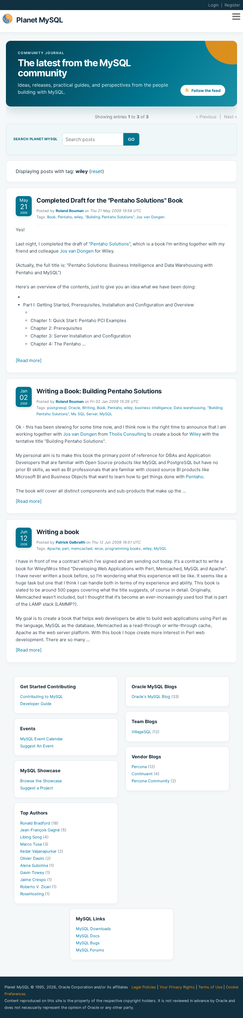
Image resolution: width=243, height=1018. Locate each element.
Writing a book (57, 532)
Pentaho (65, 217)
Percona (143, 766)
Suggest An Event (37, 746)
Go (131, 139)
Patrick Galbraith (70, 542)
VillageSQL (145, 731)
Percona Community (154, 780)
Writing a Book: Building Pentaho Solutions (99, 391)
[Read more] (28, 360)
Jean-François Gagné (43, 830)
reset (96, 171)
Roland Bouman (70, 211)
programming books (123, 548)
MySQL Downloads (93, 928)
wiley (78, 217)
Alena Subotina (37, 865)
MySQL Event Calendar (41, 738)
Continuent (145, 773)
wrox (99, 548)
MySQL (106, 414)
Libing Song (34, 837)
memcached (81, 548)
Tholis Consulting (127, 434)
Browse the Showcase (41, 780)
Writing (88, 407)
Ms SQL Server (84, 414)
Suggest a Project (36, 788)
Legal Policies (144, 987)
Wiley (195, 434)
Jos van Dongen (150, 217)
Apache (53, 548)
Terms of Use (210, 987)
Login (213, 5)
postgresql (56, 407)
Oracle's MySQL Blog (155, 696)
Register (232, 5)
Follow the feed (205, 90)
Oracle (74, 407)
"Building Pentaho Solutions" (109, 217)
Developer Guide (36, 703)
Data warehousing (189, 407)
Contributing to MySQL (41, 696)
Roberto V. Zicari (38, 886)
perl (65, 548)
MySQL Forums (90, 950)
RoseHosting (35, 893)
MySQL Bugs (88, 943)
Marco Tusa (34, 844)
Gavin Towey (35, 872)
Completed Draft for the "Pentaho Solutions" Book (109, 200)
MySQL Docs (88, 935)
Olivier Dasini (35, 858)
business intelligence (153, 407)
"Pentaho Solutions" (109, 244)
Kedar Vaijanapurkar (41, 851)
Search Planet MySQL (35, 139)
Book (51, 217)
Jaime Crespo (36, 879)
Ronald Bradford (39, 823)
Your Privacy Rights (177, 987)
